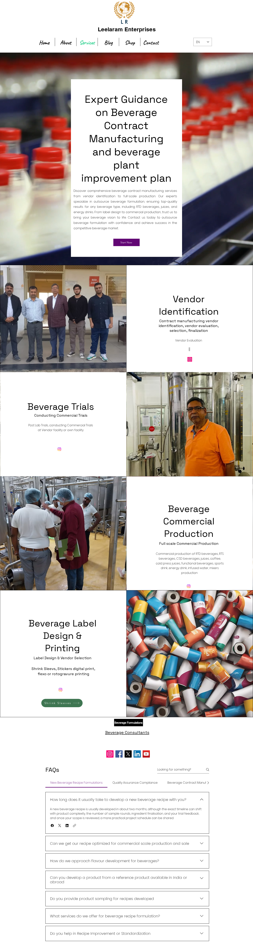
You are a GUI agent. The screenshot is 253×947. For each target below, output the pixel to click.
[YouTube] (146, 754)
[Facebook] (119, 754)
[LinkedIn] (137, 754)
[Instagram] (189, 359)
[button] (52, 825)
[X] (128, 754)
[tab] (76, 783)
